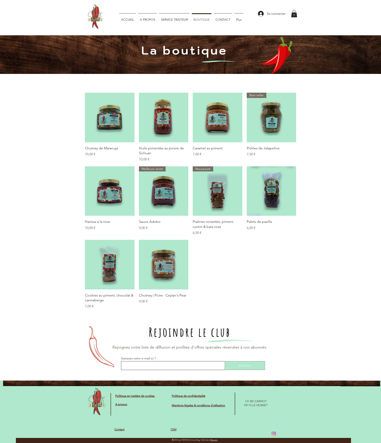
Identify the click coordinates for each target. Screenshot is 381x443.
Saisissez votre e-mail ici (137, 358)
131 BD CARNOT (256, 401)
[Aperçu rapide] (109, 117)
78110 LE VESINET (255, 405)
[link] (294, 13)
